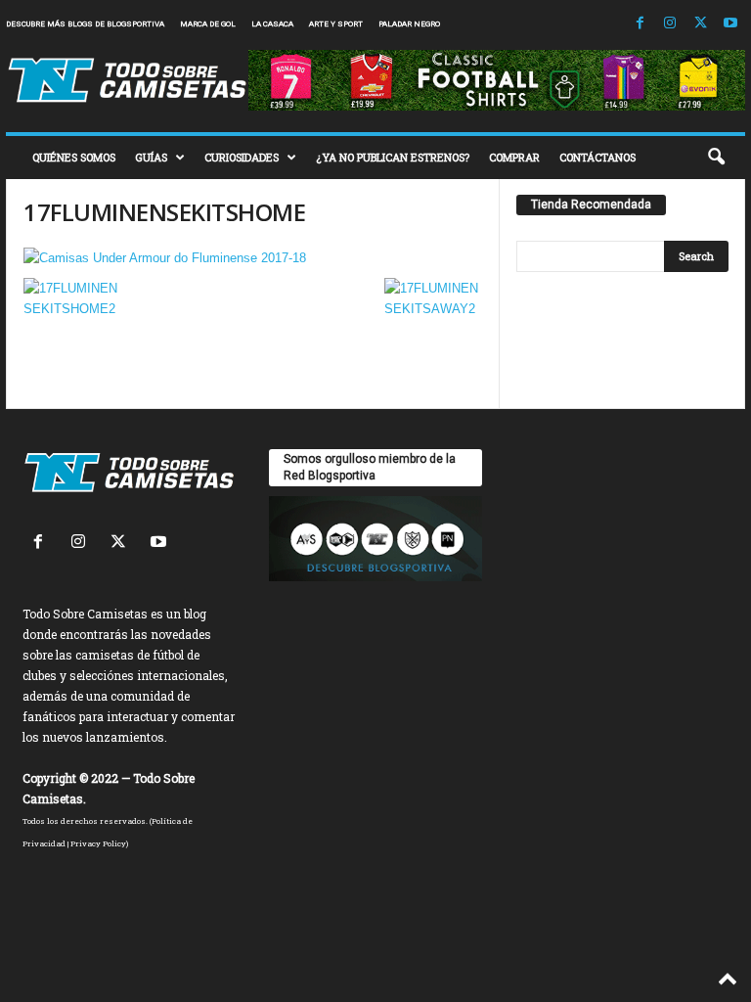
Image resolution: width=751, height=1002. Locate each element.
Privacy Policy (98, 843)
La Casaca (272, 24)
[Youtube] (730, 24)
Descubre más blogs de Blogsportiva (85, 24)
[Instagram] (670, 24)
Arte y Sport (336, 24)
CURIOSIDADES (241, 157)
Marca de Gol (208, 24)
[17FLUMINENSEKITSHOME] (252, 258)
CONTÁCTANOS (597, 157)
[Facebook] (639, 24)
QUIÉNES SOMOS (73, 157)
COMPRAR (514, 157)
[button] (715, 157)
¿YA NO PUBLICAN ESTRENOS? (392, 157)
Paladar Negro (409, 24)
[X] (700, 24)
